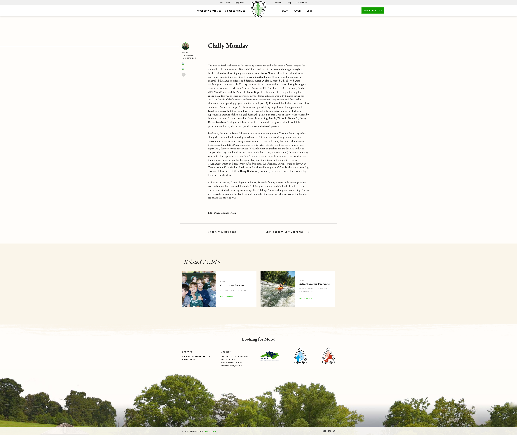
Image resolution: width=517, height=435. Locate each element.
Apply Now (239, 2)
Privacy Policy (210, 431)
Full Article (226, 297)
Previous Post (226, 232)
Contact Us (278, 2)
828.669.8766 (301, 2)
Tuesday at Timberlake (288, 232)
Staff (285, 11)
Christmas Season (232, 285)
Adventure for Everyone (314, 284)
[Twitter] (184, 69)
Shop (289, 2)
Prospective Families (209, 11)
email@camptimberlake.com (197, 356)
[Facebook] (184, 64)
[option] (219, 289)
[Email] (184, 75)
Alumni (297, 11)
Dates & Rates (224, 2)
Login (310, 11)
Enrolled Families (234, 11)
